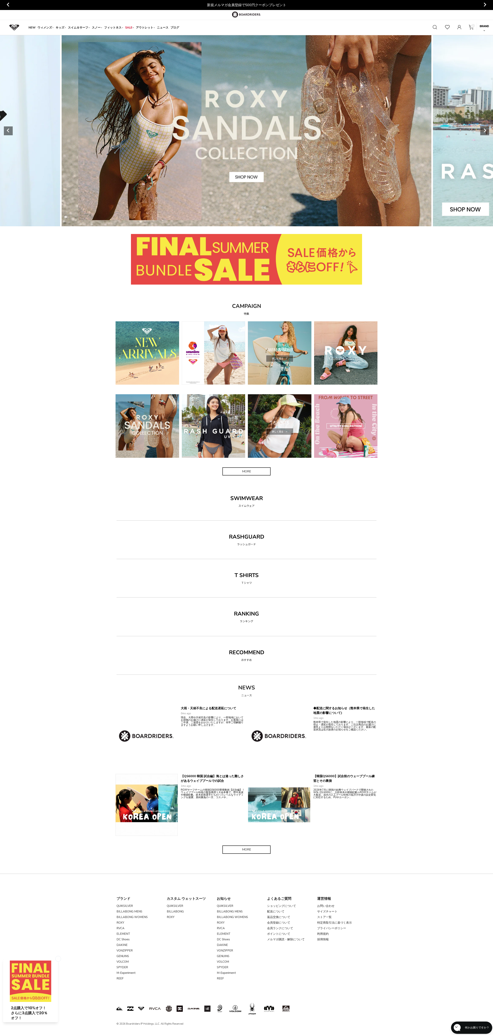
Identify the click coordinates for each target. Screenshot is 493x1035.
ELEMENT (123, 934)
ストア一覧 (324, 917)
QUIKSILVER (125, 906)
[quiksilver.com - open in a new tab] (120, 1009)
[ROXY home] (14, 27)
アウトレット (144, 27)
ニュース (163, 27)
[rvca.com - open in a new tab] (155, 1009)
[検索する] (434, 27)
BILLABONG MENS (129, 911)
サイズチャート (327, 911)
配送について (275, 911)
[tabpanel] (246, 130)
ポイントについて (278, 934)
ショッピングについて (281, 906)
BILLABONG (175, 911)
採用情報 (323, 939)
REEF (120, 978)
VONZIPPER (125, 950)
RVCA (120, 928)
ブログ (174, 27)
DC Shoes (123, 939)
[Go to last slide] (8, 5)
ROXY (120, 923)
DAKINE (122, 945)
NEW (32, 27)
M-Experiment (126, 973)
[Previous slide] (8, 130)
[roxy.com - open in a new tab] (141, 1009)
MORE (246, 471)
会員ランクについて (280, 928)
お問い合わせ (326, 906)
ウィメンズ (45, 27)
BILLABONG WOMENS (132, 917)
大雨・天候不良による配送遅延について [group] (246, 5)
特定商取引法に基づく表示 (334, 923)
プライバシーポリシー (331, 928)
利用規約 (323, 934)
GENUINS (123, 956)
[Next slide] (484, 5)
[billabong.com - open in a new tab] (130, 1009)
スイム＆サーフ (78, 27)
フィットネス (113, 27)
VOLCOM (123, 962)
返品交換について (278, 917)
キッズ (60, 27)
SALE (128, 27)
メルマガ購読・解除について (286, 939)
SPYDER (122, 967)
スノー (96, 27)
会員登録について (278, 923)
